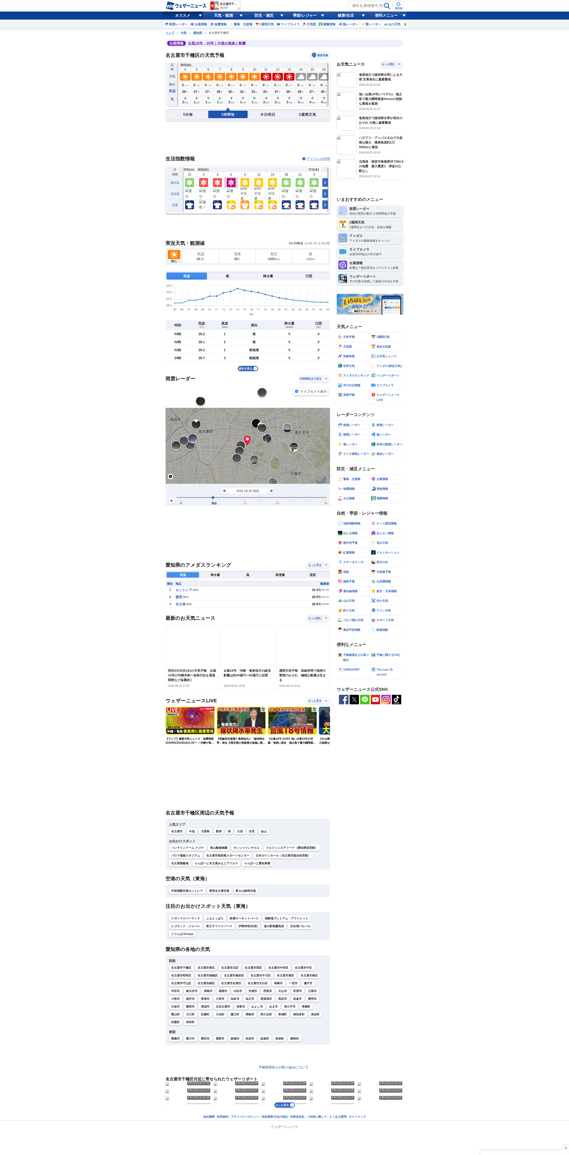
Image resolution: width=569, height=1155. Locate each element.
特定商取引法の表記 (275, 1116)
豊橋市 (175, 1038)
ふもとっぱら (215, 918)
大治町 (220, 1014)
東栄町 (279, 1038)
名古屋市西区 (253, 967)
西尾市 (267, 991)
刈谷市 (238, 991)
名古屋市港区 (285, 975)
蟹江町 (235, 1014)
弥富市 (240, 1006)
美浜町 (315, 1014)
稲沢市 (190, 998)
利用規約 (222, 1116)
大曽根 (205, 831)
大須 (240, 831)
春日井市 (192, 991)
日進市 (175, 1006)
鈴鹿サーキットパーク (244, 918)
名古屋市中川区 (260, 975)
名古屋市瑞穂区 (208, 975)
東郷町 (306, 1006)
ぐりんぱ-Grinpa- (182, 934)
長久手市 (290, 1006)
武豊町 (175, 1022)
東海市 (205, 998)
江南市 (312, 991)
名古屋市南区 (309, 975)
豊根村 (294, 1038)
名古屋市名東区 (231, 983)
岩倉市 (297, 998)
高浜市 (282, 998)
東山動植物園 (218, 847)
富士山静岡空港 (246, 890)
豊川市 (190, 1038)
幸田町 (190, 1022)
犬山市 (282, 991)
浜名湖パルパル (300, 926)
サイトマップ (357, 1116)
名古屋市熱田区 (234, 975)
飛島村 (250, 1014)
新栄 (219, 831)
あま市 (273, 1006)
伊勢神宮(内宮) (248, 926)
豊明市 (312, 998)
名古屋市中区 (303, 967)
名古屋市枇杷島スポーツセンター (228, 855)
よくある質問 (338, 1116)
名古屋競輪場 (179, 863)
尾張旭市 (266, 998)
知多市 (235, 998)
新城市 (235, 1038)
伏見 (252, 831)
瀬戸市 (308, 983)
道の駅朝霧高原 (274, 926)
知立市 (250, 998)
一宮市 (293, 983)
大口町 (190, 1014)
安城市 (252, 991)
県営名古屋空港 (219, 890)
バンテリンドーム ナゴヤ (187, 847)
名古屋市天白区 (258, 983)
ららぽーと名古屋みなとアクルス (216, 863)
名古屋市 (177, 831)
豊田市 (205, 1038)
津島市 (208, 991)
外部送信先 (297, 1116)
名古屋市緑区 (206, 983)
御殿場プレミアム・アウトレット (286, 918)
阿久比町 (266, 1014)
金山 (264, 831)
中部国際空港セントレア (187, 890)
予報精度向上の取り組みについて (283, 1067)
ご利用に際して (317, 1116)
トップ (170, 32)
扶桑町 (205, 1014)
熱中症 (174, 182)
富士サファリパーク (219, 926)
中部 (184, 32)
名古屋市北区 (229, 967)
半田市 (175, 991)
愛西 (179, 597)
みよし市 (257, 1006)
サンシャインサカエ (247, 847)
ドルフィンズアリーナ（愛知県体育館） (292, 847)
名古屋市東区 (206, 967)
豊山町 (175, 1014)
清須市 (205, 1006)
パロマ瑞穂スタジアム (185, 855)
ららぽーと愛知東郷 (257, 863)
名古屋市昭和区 (181, 975)
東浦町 (282, 1014)
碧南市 (223, 991)
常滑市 (297, 991)
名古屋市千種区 (181, 967)
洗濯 (175, 204)
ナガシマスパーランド (185, 918)
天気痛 (174, 193)
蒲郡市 (220, 1038)
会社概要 (209, 1116)
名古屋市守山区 (181, 983)
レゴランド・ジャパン (185, 926)
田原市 (250, 1038)
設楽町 (264, 1038)
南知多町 (299, 1014)
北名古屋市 (223, 1006)
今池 (192, 831)
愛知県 (197, 32)
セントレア (184, 589)
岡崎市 (278, 983)
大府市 (220, 998)
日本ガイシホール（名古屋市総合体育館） (283, 855)
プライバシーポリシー (245, 1116)
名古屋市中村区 (278, 967)
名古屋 (181, 604)
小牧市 (175, 998)
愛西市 (190, 1006)
